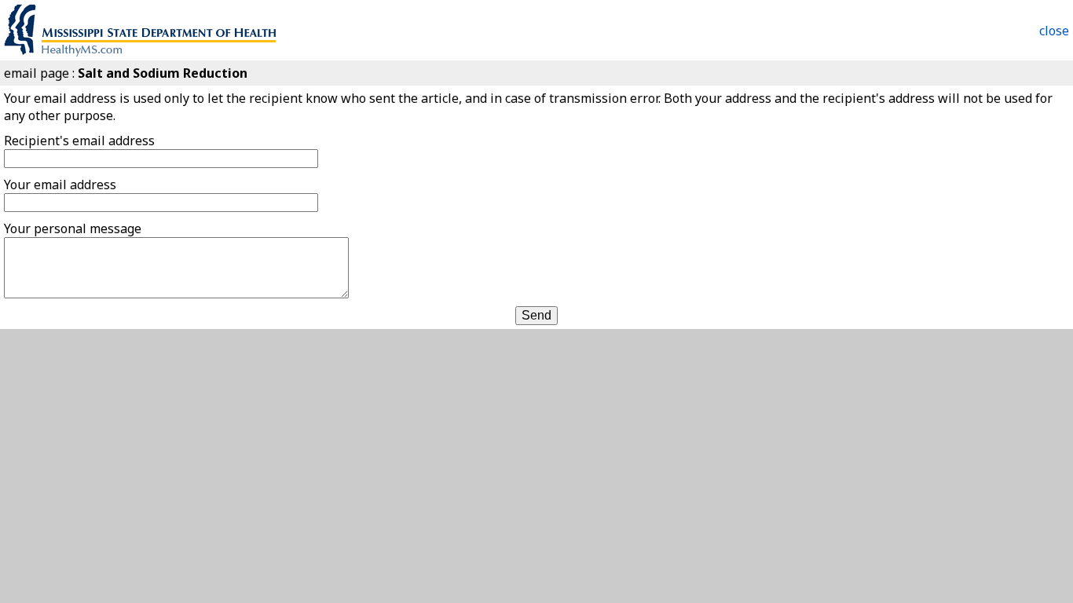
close (1054, 30)
